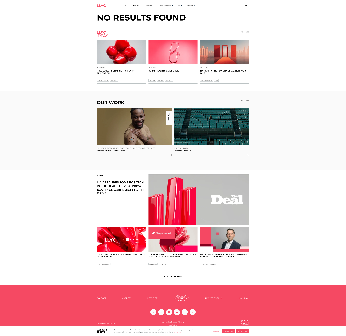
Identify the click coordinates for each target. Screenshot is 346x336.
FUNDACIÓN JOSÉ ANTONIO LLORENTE (181, 298)
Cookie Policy (177, 332)
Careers (126, 298)
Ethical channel (244, 320)
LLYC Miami (243, 298)
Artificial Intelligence (103, 80)
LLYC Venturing (213, 298)
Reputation (114, 80)
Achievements (153, 264)
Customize (215, 331)
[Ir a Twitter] (161, 312)
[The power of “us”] (211, 126)
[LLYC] (101, 5)
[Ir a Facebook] (185, 312)
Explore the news (173, 277)
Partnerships (163, 264)
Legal (216, 80)
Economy (160, 80)
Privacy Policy (245, 322)
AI (125, 5)
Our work (149, 5)
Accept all (242, 331)
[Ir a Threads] (193, 312)
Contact (101, 298)
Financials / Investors (206, 80)
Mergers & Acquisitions (103, 264)
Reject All (228, 331)
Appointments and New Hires (208, 264)
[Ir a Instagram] (169, 312)
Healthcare (152, 80)
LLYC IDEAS (152, 298)
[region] (173, 331)
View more (245, 32)
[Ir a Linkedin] (153, 312)
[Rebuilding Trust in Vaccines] (134, 126)
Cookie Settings (244, 324)
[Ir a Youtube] (177, 312)
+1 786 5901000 (173, 325)
